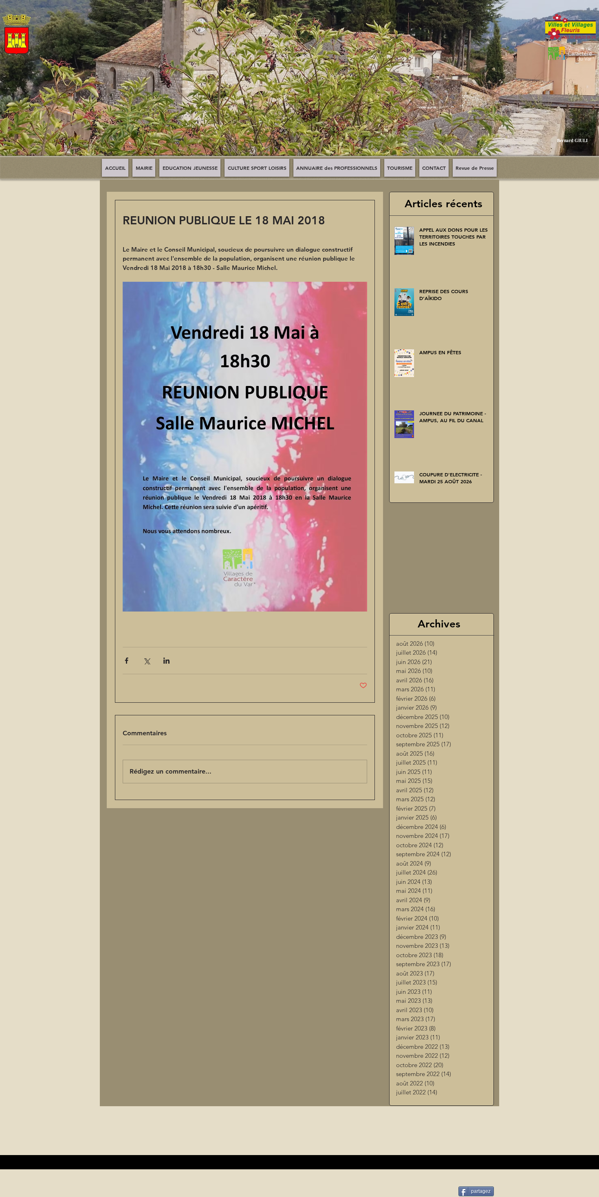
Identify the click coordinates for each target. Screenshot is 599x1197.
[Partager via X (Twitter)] (146, 660)
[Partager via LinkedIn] (166, 660)
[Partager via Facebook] (126, 660)
